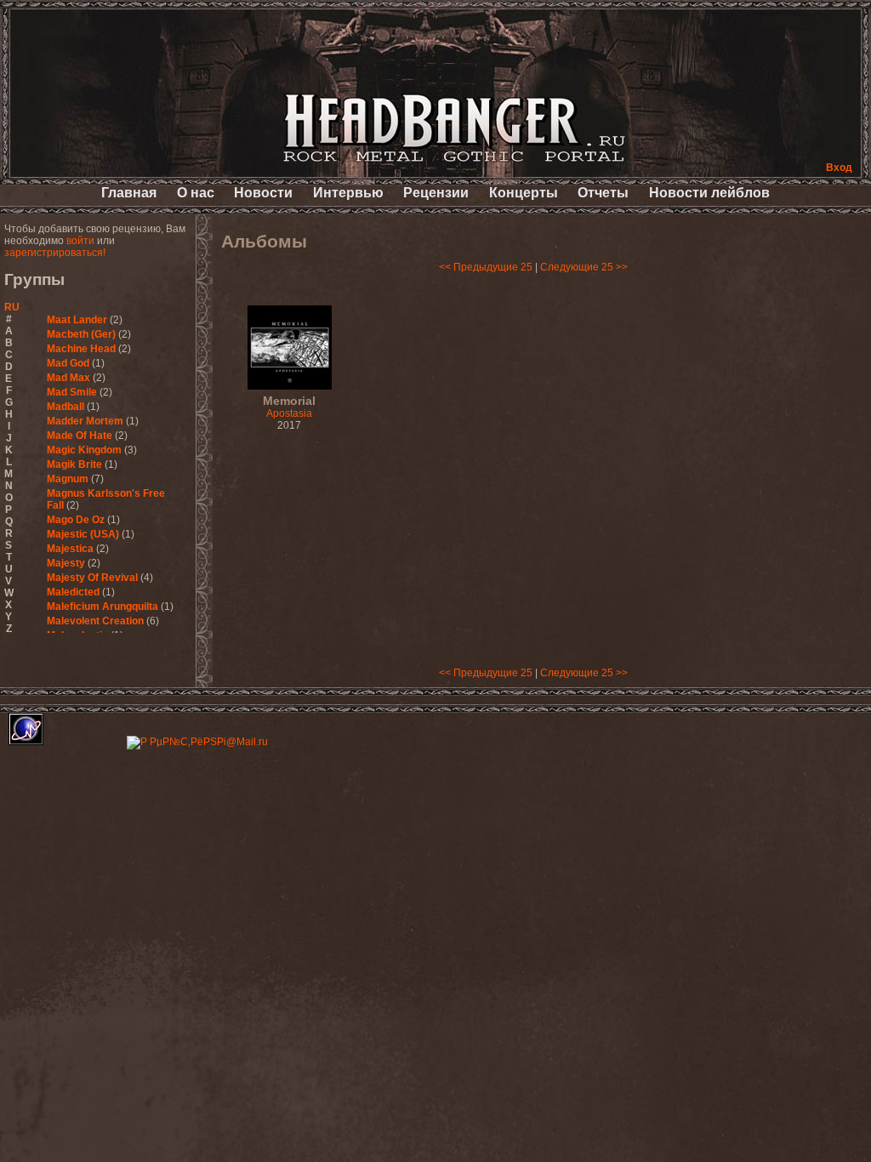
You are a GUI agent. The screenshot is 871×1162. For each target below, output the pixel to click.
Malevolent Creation (95, 621)
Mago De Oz (76, 520)
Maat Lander (77, 320)
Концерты (523, 192)
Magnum (67, 479)
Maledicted (73, 592)
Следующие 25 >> (584, 267)
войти (80, 241)
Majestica (70, 549)
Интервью (348, 192)
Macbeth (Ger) (81, 334)
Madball (65, 407)
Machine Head (81, 349)
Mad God (68, 363)
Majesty (66, 563)
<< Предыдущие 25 (485, 267)
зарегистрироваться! (54, 253)
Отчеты (603, 192)
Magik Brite (74, 464)
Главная (129, 192)
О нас (195, 192)
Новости (263, 192)
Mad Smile (72, 392)
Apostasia (289, 407)
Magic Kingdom (84, 450)
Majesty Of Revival (92, 578)
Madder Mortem (85, 421)
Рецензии (436, 192)
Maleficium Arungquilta (102, 606)
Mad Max (68, 378)
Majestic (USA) (83, 534)
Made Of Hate (79, 435)
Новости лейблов (709, 192)
